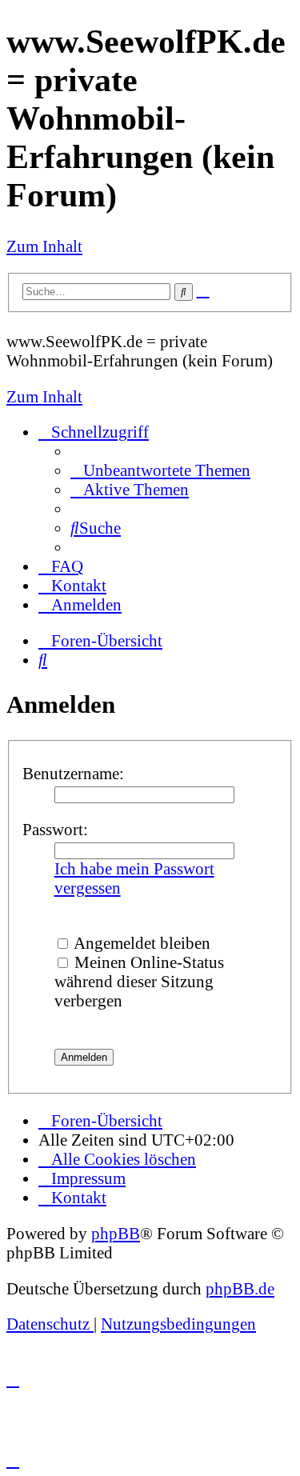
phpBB (115, 1233)
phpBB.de (240, 1288)
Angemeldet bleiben (140, 943)
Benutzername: (73, 773)
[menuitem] (160, 470)
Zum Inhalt (44, 246)
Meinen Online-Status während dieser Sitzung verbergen (139, 981)
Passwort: (55, 829)
